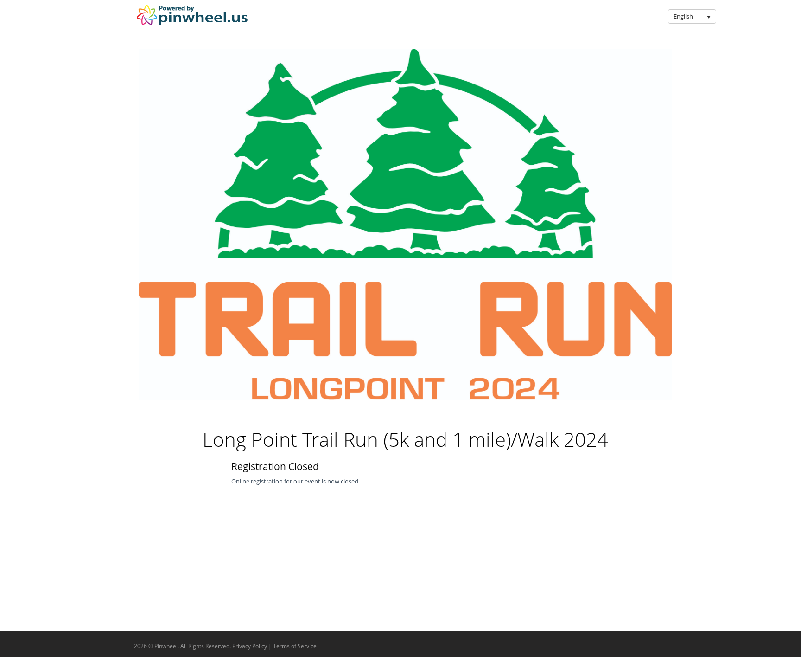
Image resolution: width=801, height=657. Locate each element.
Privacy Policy (249, 646)
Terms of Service (295, 646)
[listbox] (692, 16)
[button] (709, 16)
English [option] (683, 16)
